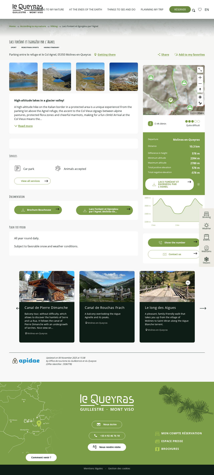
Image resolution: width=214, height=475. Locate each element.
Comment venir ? (41, 457)
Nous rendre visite (110, 447)
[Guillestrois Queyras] (28, 10)
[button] (192, 9)
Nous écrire (110, 424)
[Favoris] (200, 9)
